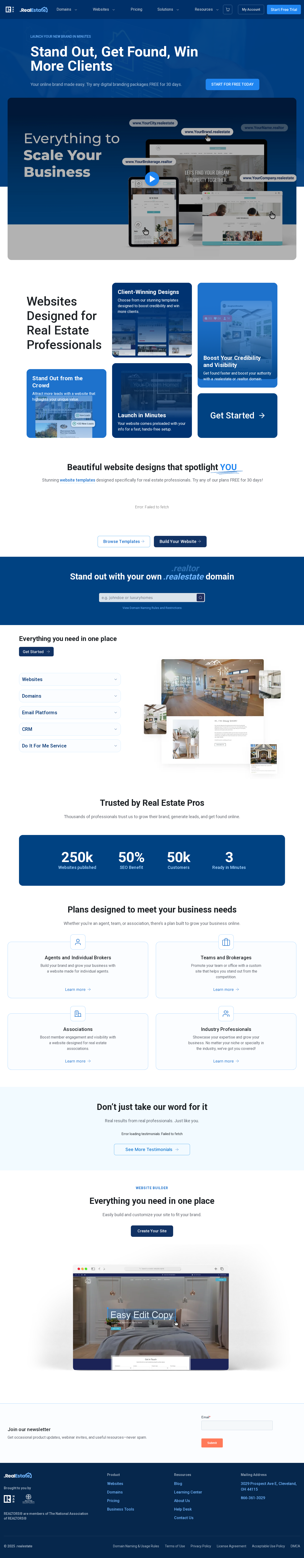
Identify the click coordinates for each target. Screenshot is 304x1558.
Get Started (33, 651)
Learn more (75, 989)
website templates (77, 480)
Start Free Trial (284, 9)
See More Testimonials (148, 1149)
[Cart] (227, 9)
